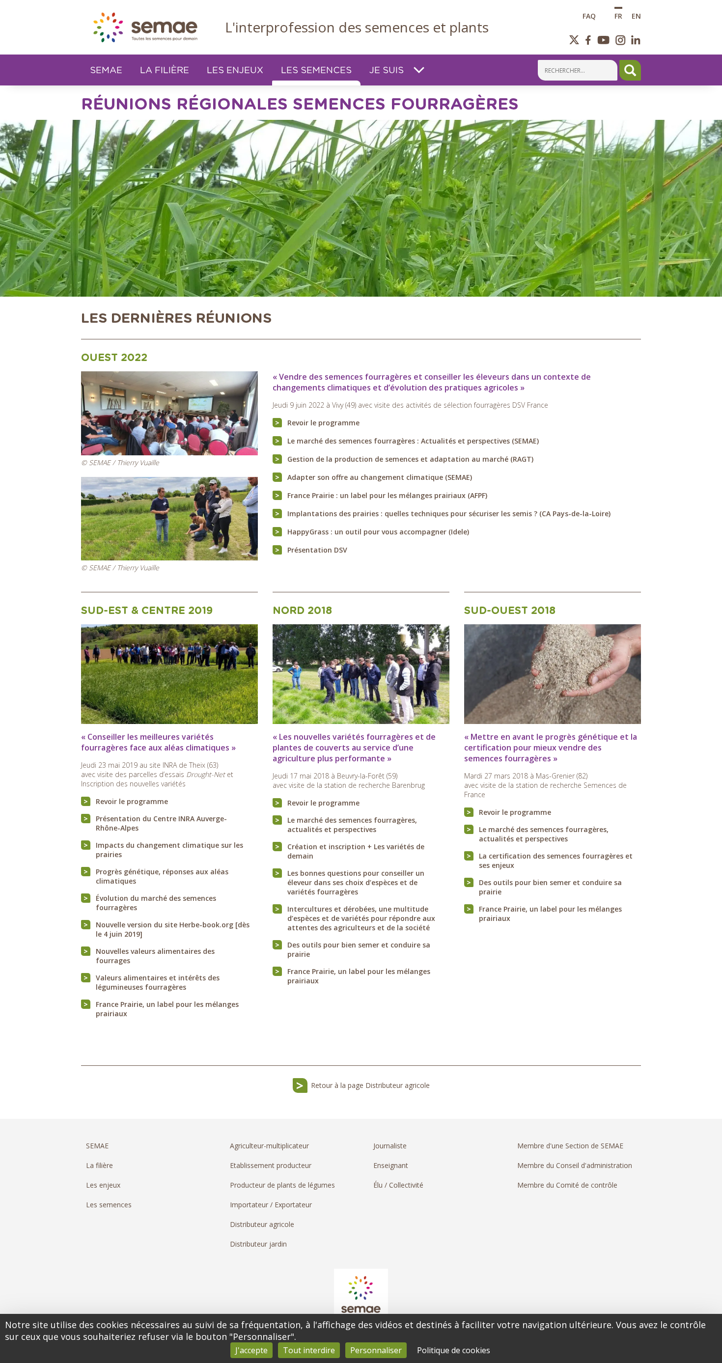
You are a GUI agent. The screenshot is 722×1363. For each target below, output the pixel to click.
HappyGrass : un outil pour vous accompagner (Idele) (378, 531)
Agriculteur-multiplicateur (269, 1145)
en (636, 15)
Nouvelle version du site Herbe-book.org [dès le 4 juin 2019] (173, 929)
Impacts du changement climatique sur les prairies (169, 849)
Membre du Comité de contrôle (567, 1185)
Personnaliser (376, 1350)
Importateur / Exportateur (271, 1204)
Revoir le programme (323, 422)
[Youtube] (603, 39)
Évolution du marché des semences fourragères (156, 902)
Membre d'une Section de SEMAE (570, 1145)
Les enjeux (103, 1185)
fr (618, 15)
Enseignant (390, 1165)
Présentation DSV (317, 550)
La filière (99, 1165)
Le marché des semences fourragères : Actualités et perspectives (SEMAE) (413, 440)
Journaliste (390, 1145)
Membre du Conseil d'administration (574, 1165)
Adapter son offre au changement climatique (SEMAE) (379, 477)
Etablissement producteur (270, 1165)
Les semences (109, 1204)
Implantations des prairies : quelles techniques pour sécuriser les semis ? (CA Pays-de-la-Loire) (449, 513)
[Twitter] (574, 39)
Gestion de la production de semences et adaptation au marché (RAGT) (410, 459)
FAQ (589, 15)
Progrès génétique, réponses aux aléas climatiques (162, 876)
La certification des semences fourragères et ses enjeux (556, 860)
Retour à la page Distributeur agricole (370, 1085)
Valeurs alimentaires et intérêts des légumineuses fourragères (158, 982)
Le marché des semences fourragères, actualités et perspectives (352, 824)
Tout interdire (309, 1350)
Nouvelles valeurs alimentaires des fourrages (155, 955)
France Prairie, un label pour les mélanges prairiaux (167, 1009)
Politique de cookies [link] (453, 1350)
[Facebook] (588, 39)
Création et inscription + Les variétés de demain (355, 851)
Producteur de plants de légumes (282, 1185)
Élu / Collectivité (398, 1185)
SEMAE (97, 1145)
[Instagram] (620, 39)
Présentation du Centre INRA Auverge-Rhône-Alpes (161, 823)
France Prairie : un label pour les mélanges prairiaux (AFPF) (387, 495)
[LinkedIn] (636, 39)
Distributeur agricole (262, 1224)
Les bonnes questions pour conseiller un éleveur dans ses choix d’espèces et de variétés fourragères (355, 882)
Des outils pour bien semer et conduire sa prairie (358, 949)
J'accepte (251, 1350)
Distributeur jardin (258, 1244)
